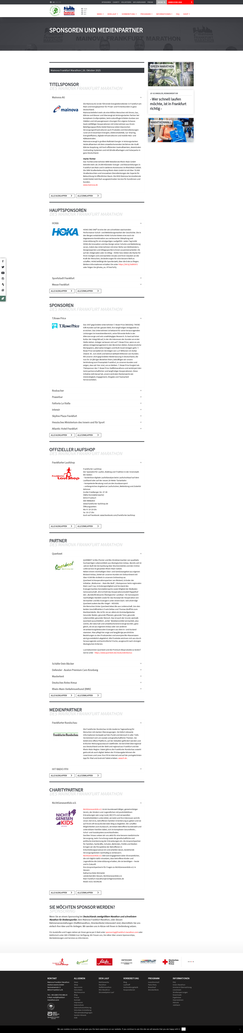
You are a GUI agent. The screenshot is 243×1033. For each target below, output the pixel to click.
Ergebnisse (177, 997)
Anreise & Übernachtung (182, 987)
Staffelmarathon (105, 987)
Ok (184, 1029)
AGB (75, 1018)
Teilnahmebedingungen (83, 1012)
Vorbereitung (128, 14)
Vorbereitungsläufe (130, 987)
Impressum (78, 1002)
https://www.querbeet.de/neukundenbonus (113, 652)
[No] (240, 1029)
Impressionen (178, 1000)
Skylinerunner (139, 2)
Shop (186, 14)
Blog (76, 995)
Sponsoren (106, 2)
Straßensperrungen (180, 992)
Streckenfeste (153, 990)
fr (60, 2)
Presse (150, 2)
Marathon (102, 985)
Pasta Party (152, 985)
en (57, 2)
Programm (145, 14)
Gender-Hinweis (80, 1015)
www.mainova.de (90, 185)
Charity (116, 2)
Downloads (177, 995)
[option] (60, 962)
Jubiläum (176, 1005)
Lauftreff (126, 985)
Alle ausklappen (59, 195)
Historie (176, 1002)
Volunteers (126, 2)
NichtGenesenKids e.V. (92, 809)
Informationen (163, 14)
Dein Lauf (112, 14)
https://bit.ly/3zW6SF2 (128, 264)
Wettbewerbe (104, 982)
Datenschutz (79, 1005)
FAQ (177, 14)
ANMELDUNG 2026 (175, 2)
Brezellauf (152, 987)
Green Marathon (179, 985)
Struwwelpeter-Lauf (106, 992)
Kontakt (77, 1000)
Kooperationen (129, 990)
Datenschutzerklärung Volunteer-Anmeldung (82, 1008)
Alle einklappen (85, 195)
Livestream (177, 990)
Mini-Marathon (104, 990)
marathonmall (153, 982)
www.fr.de (122, 758)
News (99, 14)
